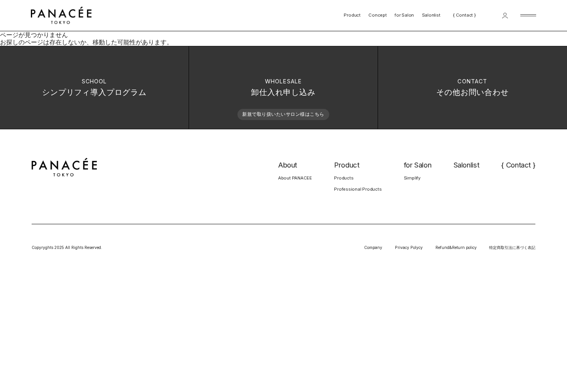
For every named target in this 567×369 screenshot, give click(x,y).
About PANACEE (295, 178)
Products (343, 178)
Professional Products (357, 189)
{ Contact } (464, 15)
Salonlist (431, 15)
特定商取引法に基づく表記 (512, 247)
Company (373, 247)
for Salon (404, 15)
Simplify (412, 178)
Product (352, 15)
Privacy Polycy (409, 247)
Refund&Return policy (456, 247)
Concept (377, 15)
